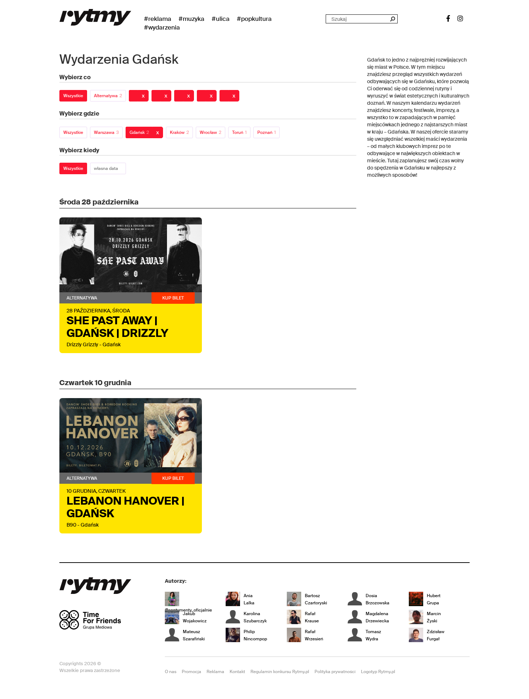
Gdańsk (139, 132)
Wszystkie (73, 96)
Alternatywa (108, 96)
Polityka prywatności (335, 672)
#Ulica (221, 19)
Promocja (191, 672)
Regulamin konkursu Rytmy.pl (279, 672)
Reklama (215, 672)
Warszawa (106, 132)
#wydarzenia (162, 27)
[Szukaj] (392, 18)
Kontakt (237, 672)
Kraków (179, 132)
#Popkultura (254, 19)
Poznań (266, 132)
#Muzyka (191, 19)
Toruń (239, 132)
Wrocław (210, 132)
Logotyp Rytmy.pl (378, 672)
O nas (170, 672)
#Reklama (157, 19)
